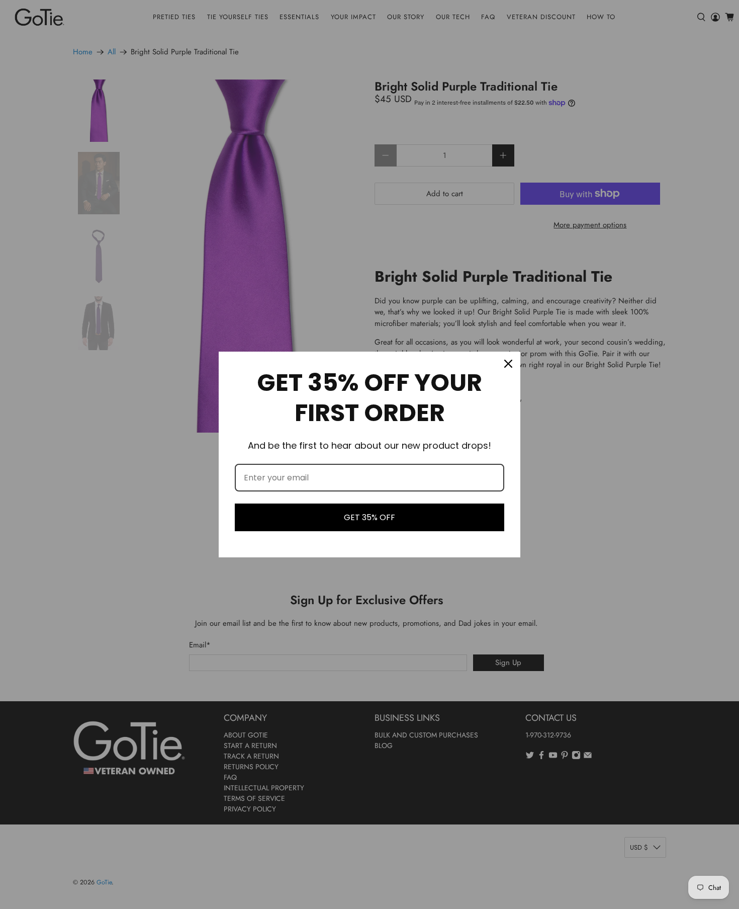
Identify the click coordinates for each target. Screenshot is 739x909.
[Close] (508, 364)
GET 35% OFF (369, 517)
